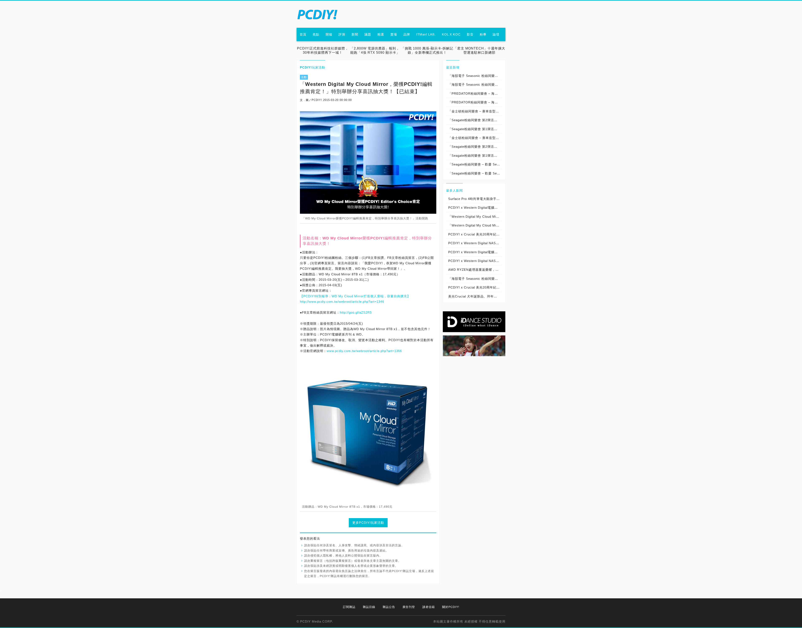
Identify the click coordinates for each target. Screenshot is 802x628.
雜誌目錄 (369, 607)
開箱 (329, 34)
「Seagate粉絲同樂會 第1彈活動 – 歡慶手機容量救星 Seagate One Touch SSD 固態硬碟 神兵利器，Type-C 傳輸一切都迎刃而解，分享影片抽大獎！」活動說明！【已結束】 (475, 155)
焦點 (316, 34)
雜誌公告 (389, 607)
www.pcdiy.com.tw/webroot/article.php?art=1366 (364, 351)
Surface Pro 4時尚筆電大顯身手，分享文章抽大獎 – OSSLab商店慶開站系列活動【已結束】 (475, 199)
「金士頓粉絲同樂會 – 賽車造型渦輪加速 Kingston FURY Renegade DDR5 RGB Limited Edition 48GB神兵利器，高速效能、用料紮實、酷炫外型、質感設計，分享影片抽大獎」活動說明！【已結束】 (475, 138)
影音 (470, 34)
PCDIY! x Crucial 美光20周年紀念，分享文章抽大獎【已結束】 (475, 234)
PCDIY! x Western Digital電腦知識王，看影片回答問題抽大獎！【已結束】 (475, 207)
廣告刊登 (408, 607)
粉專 (483, 34)
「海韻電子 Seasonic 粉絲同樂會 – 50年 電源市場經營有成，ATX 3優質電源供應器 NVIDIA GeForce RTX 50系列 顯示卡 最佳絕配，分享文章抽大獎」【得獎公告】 (475, 76)
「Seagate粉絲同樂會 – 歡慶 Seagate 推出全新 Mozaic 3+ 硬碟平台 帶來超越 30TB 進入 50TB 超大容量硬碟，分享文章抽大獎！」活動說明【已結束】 (475, 173)
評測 (342, 34)
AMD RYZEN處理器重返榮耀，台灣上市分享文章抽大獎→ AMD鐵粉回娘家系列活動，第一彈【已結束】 (475, 269)
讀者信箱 (428, 607)
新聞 (355, 34)
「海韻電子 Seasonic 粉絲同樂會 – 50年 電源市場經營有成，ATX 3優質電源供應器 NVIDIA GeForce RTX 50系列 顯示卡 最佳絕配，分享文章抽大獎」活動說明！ (475, 84)
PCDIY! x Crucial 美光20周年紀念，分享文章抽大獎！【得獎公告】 (475, 287)
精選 (380, 34)
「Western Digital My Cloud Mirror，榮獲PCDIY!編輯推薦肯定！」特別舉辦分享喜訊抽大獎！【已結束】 (475, 216)
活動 (304, 77)
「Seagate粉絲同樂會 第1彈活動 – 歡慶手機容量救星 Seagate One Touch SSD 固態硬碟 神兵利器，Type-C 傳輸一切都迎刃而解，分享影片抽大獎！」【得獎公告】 (475, 129)
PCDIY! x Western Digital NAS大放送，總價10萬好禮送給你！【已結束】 (475, 261)
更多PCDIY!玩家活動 (368, 522)
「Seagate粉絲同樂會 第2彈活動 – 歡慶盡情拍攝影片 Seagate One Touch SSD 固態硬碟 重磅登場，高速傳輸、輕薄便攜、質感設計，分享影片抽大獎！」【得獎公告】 (475, 120)
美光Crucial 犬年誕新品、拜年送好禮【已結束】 (475, 296)
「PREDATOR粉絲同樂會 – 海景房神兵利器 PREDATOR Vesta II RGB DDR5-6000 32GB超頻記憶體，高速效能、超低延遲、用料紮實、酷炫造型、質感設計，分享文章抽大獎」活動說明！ (475, 102)
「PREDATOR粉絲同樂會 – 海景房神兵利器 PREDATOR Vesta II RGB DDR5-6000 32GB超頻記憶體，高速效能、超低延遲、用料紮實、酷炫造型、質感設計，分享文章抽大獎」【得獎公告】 (475, 93)
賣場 (393, 34)
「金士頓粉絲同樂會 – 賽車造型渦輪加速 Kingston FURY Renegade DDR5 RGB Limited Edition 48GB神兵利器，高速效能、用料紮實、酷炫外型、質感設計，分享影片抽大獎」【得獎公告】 (475, 111)
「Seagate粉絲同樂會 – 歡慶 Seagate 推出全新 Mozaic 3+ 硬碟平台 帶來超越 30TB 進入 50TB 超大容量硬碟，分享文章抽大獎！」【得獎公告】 (475, 164)
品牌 (406, 34)
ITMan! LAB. (426, 34)
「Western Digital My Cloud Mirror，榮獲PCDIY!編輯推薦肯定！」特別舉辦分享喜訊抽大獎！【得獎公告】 (475, 225)
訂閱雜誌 (349, 607)
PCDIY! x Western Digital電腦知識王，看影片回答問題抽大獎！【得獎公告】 (475, 252)
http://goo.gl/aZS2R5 (356, 312)
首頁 (303, 34)
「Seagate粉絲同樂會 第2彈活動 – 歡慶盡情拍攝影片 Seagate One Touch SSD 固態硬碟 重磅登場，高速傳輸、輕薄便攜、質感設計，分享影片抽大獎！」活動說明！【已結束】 (475, 146)
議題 (367, 34)
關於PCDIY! (450, 607)
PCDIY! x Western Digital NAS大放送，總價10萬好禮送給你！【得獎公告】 (475, 243)
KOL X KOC (451, 34)
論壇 (496, 34)
